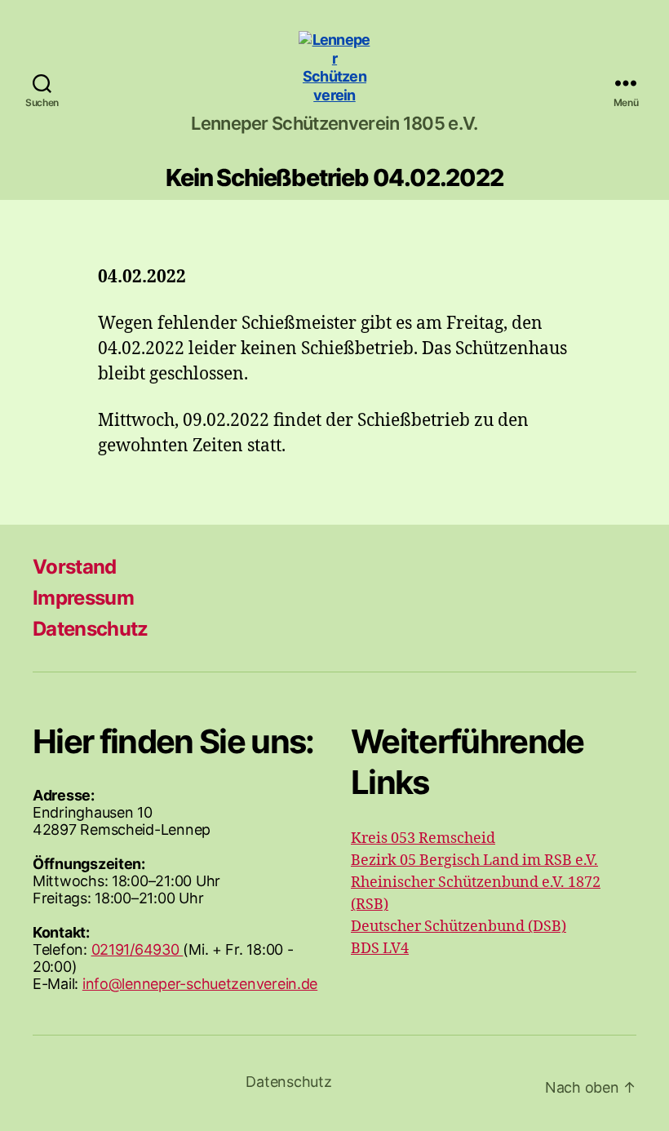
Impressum (83, 598)
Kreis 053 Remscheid (423, 838)
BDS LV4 (380, 948)
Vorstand (75, 567)
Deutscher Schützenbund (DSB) (458, 926)
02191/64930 (137, 949)
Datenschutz (90, 629)
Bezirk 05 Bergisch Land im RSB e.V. (474, 860)
